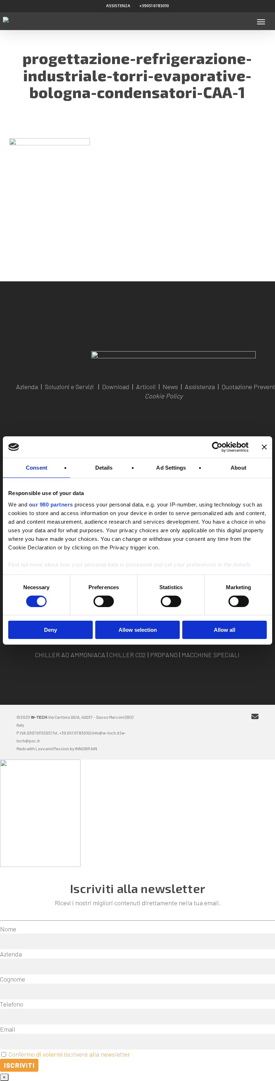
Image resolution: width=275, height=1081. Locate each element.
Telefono (11, 1004)
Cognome (12, 979)
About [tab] (238, 468)
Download (115, 387)
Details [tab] (104, 468)
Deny (50, 630)
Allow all (224, 630)
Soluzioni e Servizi (69, 387)
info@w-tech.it (106, 732)
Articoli (146, 387)
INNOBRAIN (86, 748)
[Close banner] (264, 447)
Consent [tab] (36, 468)
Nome (8, 929)
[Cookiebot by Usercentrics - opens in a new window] (217, 447)
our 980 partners (51, 504)
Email (7, 1029)
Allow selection (138, 630)
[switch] (103, 601)
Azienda (27, 387)
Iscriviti (19, 1065)
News (170, 387)
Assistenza (200, 387)
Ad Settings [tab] (171, 468)
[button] (261, 21)
